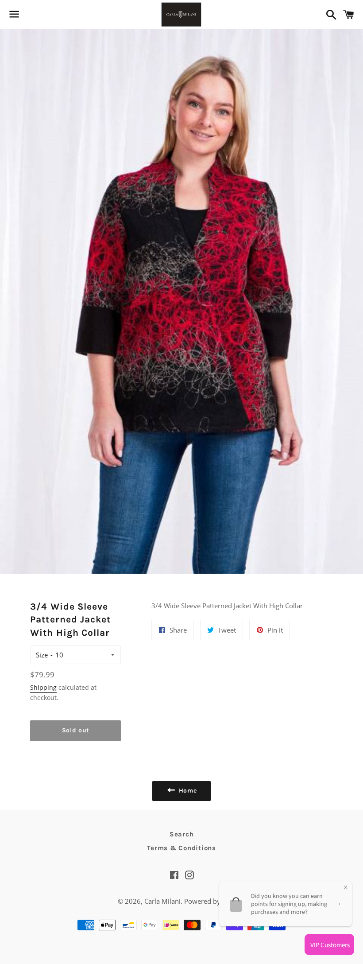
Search (182, 834)
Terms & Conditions (181, 848)
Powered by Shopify (214, 901)
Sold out (76, 730)
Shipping (43, 687)
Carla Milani (162, 901)
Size (42, 654)
